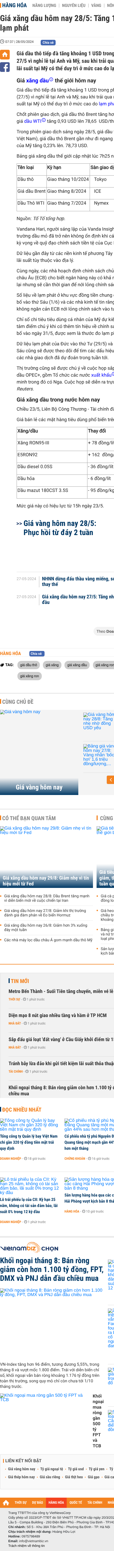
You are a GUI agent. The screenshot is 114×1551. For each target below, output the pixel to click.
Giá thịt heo (74, 1477)
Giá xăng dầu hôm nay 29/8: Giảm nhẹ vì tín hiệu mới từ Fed (46, 881)
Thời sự (14, 999)
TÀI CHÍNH (94, 1503)
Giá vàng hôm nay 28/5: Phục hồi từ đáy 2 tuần (60, 528)
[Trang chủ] (5, 54)
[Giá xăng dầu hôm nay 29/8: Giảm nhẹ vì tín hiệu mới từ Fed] (46, 857)
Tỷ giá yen (97, 1469)
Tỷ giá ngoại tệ (51, 1469)
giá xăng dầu (77, 664)
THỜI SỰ (21, 1503)
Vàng (96, 5)
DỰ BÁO (37, 1503)
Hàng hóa (14, 5)
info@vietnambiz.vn (33, 1541)
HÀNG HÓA (56, 1503)
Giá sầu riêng (50, 1477)
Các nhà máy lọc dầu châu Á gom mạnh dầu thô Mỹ (48, 940)
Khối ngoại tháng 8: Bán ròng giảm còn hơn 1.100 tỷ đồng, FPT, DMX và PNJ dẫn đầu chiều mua (51, 1269)
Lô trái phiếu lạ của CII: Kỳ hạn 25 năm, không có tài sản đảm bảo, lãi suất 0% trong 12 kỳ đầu (29, 1205)
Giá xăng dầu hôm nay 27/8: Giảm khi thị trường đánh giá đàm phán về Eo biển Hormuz (45, 913)
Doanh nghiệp (10, 1159)
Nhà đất (15, 1023)
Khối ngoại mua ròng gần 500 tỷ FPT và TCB (98, 1420)
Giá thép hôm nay (21, 1477)
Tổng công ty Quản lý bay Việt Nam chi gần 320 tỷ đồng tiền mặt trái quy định (29, 1142)
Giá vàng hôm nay (39, 787)
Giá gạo (93, 1477)
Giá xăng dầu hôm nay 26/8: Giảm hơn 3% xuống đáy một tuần (45, 927)
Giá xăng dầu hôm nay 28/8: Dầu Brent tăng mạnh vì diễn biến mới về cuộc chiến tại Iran (46, 898)
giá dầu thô (28, 664)
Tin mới (20, 981)
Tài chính (16, 1071)
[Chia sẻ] (5, 67)
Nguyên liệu (74, 5)
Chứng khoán (74, 1159)
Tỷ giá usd (76, 1469)
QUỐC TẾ (75, 1503)
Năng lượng (44, 5)
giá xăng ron (29, 675)
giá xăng (52, 664)
